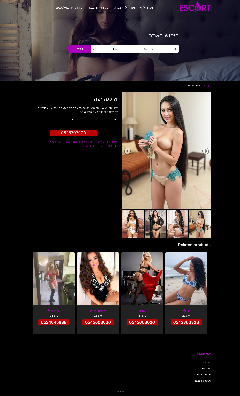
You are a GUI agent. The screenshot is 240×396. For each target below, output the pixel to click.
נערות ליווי (146, 7)
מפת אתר (206, 368)
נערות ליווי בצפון (98, 7)
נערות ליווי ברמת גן (92, 145)
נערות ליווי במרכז (124, 7)
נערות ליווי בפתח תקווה (79, 142)
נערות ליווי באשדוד (107, 142)
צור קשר (207, 362)
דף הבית (205, 85)
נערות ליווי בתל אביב (69, 7)
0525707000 (73, 132)
